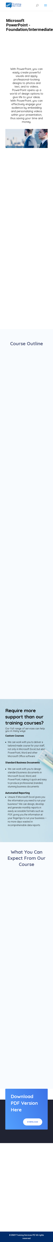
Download (32, 1122)
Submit (40, 1217)
